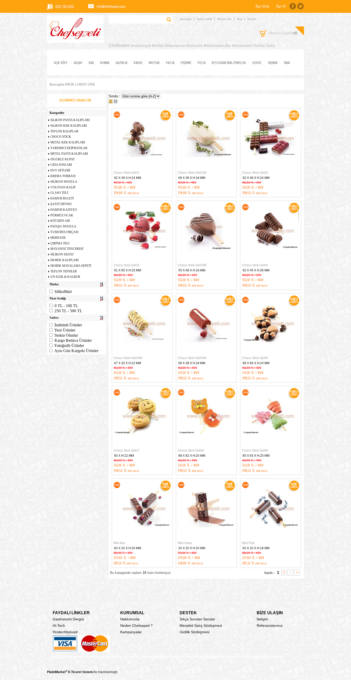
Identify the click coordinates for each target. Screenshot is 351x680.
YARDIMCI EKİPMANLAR (68, 148)
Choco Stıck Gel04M (128, 358)
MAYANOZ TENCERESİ (66, 249)
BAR (91, 63)
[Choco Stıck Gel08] (206, 446)
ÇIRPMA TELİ (59, 243)
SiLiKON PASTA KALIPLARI (70, 120)
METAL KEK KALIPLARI (67, 142)
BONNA (104, 63)
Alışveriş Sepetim (283, 33)
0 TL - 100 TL (66, 306)
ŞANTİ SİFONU (61, 204)
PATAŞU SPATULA (63, 226)
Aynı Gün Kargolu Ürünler (76, 350)
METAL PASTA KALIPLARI (69, 153)
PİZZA (202, 63)
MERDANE (58, 238)
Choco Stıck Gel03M (192, 265)
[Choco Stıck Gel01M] (206, 168)
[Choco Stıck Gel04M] (142, 353)
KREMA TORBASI (63, 176)
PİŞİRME (186, 63)
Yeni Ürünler (64, 330)
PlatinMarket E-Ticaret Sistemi (70, 672)
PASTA (170, 63)
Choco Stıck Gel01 (127, 172)
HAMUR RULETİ (62, 198)
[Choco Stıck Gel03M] (206, 260)
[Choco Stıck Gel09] (270, 446)
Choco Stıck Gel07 (127, 450)
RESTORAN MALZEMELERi (229, 63)
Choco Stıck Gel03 (127, 265)
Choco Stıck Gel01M (192, 172)
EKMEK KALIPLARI (64, 260)
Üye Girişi (262, 6)
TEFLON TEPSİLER (63, 271)
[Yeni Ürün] (117, 117)
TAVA (287, 63)
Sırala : (115, 96)
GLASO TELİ (59, 193)
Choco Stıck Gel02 (255, 172)
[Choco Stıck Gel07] (142, 446)
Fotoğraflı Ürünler (69, 345)
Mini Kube (185, 543)
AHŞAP (78, 63)
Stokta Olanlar (66, 335)
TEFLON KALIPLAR (64, 131)
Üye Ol (280, 6)
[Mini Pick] (270, 538)
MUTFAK (154, 63)
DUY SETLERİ (60, 170)
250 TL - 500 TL (68, 311)
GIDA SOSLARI (61, 165)
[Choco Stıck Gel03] (142, 260)
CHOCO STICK (60, 137)
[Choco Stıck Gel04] (270, 260)
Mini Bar (119, 543)
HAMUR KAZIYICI (63, 210)
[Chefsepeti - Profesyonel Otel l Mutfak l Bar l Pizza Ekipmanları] (75, 37)
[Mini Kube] (206, 538)
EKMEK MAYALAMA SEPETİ (70, 266)
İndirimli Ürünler (68, 325)
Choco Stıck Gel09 (255, 450)
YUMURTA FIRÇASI (64, 232)
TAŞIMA (273, 63)
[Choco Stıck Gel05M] (206, 353)
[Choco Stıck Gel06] (270, 353)
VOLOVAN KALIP (63, 187)
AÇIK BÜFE (61, 63)
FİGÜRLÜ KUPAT (62, 159)
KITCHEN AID (60, 221)
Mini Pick (248, 543)
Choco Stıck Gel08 (191, 450)
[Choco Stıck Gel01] (142, 168)
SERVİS (257, 63)
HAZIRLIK (122, 63)
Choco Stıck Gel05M (192, 358)
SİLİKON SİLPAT (62, 254)
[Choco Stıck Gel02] (270, 168)
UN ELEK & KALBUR (65, 277)
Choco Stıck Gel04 (255, 265)
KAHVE (138, 63)
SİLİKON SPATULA (63, 181)
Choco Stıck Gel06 (255, 358)
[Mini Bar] (142, 538)
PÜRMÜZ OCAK (61, 215)
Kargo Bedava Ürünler (73, 340)
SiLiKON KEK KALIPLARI (68, 125)
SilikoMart (63, 291)
